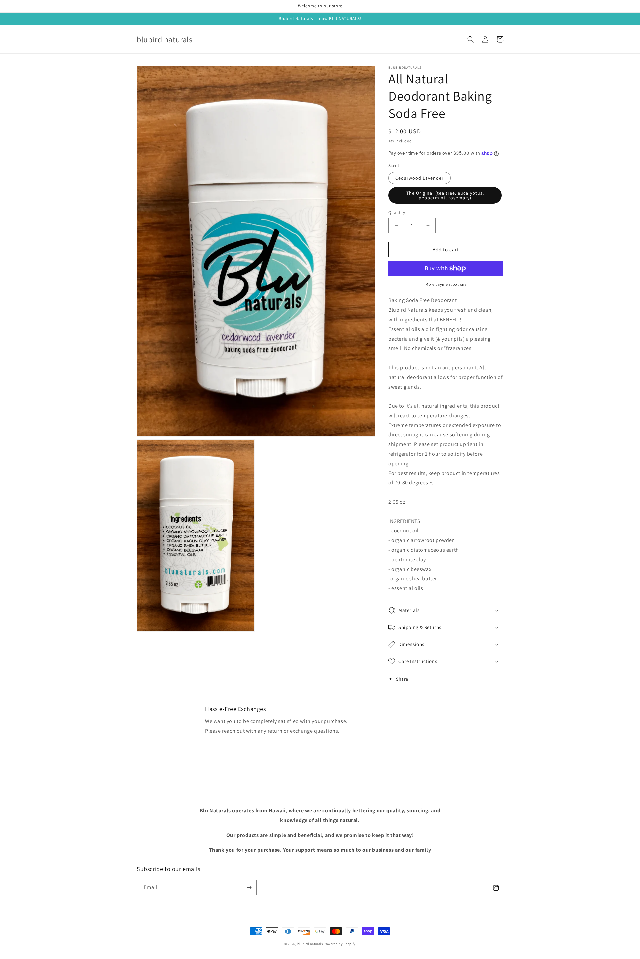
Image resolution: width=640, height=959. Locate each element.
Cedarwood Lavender (419, 178)
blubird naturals (310, 944)
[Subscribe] (249, 887)
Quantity (396, 212)
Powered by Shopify (340, 944)
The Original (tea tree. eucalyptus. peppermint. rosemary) (445, 195)
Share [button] (402, 679)
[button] (470, 39)
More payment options (445, 284)
